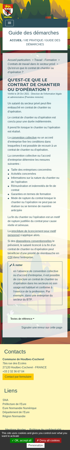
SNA (5, 400)
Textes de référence (21, 318)
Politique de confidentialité (45, 429)
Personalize (35, 445)
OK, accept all (22, 440)
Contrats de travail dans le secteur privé (32, 64)
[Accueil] (8, 9)
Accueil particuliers (19, 60)
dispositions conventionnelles (34, 241)
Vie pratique (33, 40)
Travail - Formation (45, 60)
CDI (10, 257)
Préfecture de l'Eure (14, 404)
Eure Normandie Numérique (20, 408)
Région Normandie (14, 416)
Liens (10, 391)
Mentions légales (15, 429)
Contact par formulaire (18, 376)
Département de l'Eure (16, 412)
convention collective (24, 137)
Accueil (16, 40)
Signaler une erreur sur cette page (41, 327)
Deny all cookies (49, 440)
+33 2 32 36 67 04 (13, 371)
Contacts (15, 352)
